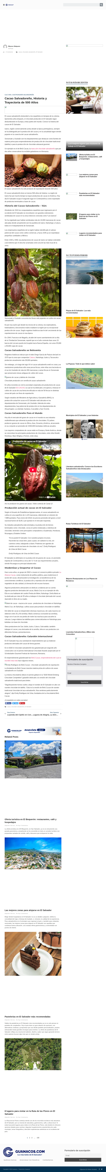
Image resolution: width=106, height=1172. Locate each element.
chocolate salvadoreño (29, 52)
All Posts (10, 48)
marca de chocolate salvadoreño (43, 149)
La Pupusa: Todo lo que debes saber (80, 364)
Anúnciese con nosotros (29, 1160)
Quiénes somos (10, 1160)
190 (38, 1138)
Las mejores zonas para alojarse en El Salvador (28, 910)
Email (69, 673)
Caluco (32, 357)
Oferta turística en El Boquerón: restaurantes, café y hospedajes (90, 157)
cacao (20, 52)
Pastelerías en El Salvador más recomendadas (27, 1017)
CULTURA (8, 95)
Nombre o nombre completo (76, 664)
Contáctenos (48, 1160)
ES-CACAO (20, 388)
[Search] (101, 4)
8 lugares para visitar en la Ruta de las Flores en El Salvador (89, 216)
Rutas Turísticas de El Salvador (78, 524)
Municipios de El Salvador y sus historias (82, 415)
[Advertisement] (53, 24)
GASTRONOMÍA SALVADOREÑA (23, 95)
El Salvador (39, 52)
